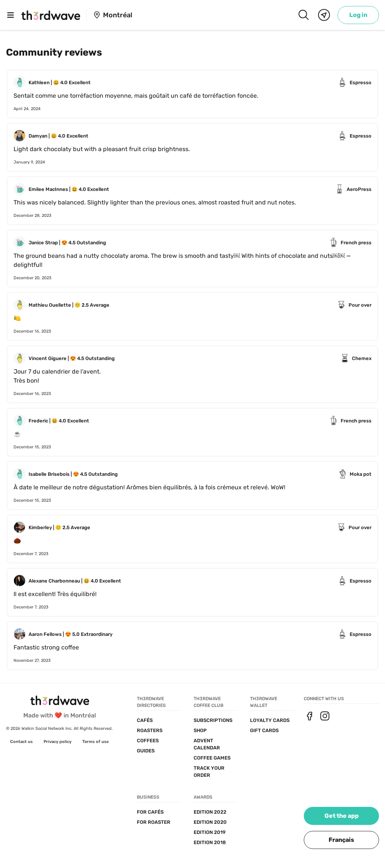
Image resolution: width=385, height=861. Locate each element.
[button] (341, 840)
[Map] (324, 15)
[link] (358, 15)
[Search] (303, 15)
